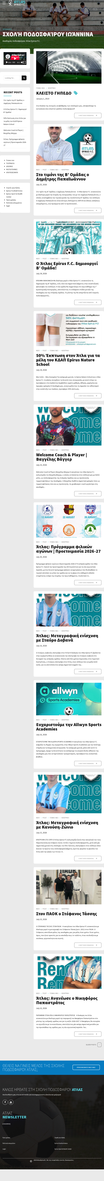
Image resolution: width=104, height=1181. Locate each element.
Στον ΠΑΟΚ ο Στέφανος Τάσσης (66, 913)
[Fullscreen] (24, 62)
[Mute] (22, 62)
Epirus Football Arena (14, 191)
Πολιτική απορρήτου (14, 203)
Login (4, 1149)
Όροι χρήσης (11, 200)
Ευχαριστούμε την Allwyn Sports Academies (68, 727)
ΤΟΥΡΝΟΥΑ (10, 163)
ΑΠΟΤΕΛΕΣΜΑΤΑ (12, 172)
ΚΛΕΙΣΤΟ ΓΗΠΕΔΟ (54, 93)
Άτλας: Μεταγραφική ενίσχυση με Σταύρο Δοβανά (67, 638)
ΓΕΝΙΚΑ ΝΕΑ (40, 88)
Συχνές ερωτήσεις (13, 188)
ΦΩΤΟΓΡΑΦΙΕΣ (12, 169)
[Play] (7, 62)
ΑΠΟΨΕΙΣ (9, 166)
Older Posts (91, 1045)
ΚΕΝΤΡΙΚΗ (51, 88)
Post (45, 169)
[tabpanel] (68, 67)
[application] (15, 58)
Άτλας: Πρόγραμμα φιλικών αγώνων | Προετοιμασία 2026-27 (68, 549)
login (8, 206)
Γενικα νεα (10, 160)
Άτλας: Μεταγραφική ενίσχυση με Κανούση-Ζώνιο (67, 825)
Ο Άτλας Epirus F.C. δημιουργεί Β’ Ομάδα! (67, 266)
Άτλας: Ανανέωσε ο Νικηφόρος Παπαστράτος (67, 1000)
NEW (38, 169)
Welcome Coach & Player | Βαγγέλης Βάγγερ (61, 457)
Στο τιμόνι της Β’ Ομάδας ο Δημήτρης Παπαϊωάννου (62, 177)
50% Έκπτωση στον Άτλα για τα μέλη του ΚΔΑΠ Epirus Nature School (68, 360)
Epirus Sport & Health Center (63, 1149)
